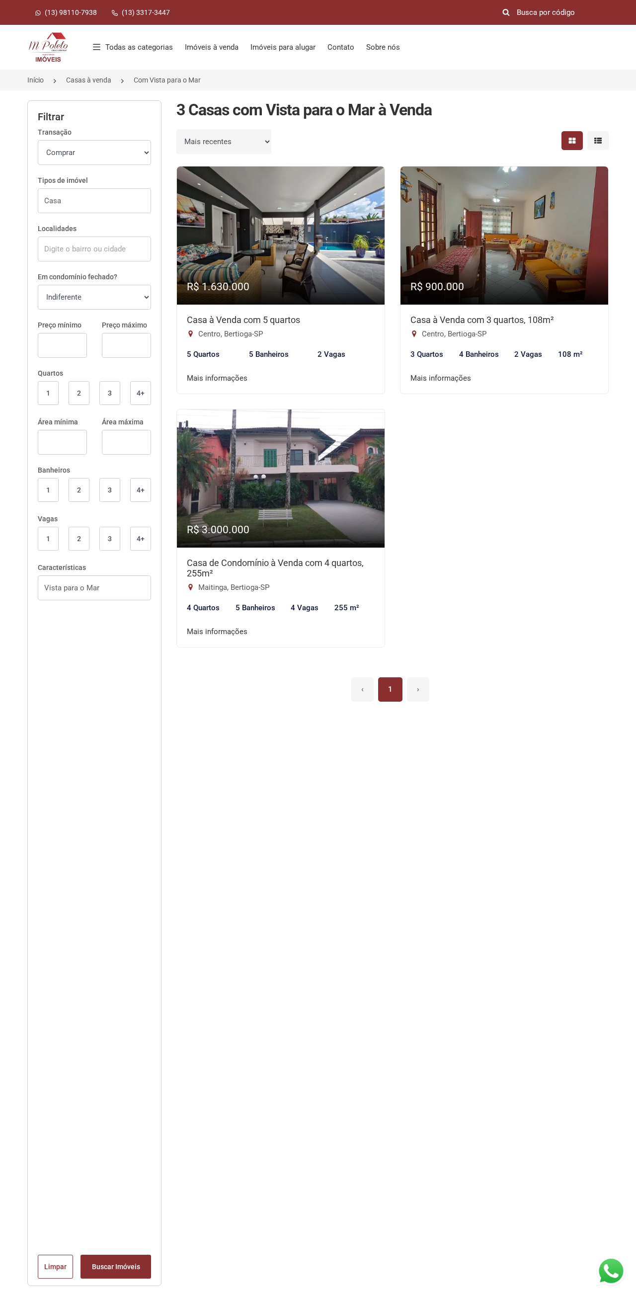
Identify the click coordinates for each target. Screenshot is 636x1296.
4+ (141, 393)
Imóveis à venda (211, 47)
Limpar (55, 1267)
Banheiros (54, 470)
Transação (55, 132)
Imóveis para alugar (283, 47)
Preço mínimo (59, 325)
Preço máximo (124, 325)
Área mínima (58, 422)
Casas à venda (88, 80)
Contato (340, 47)
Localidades (57, 229)
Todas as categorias (139, 47)
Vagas (48, 519)
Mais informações (217, 378)
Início (35, 80)
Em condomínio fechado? (77, 277)
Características (62, 567)
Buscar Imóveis (116, 1267)
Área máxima (123, 422)
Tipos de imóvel (63, 180)
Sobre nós (383, 47)
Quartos (50, 373)
